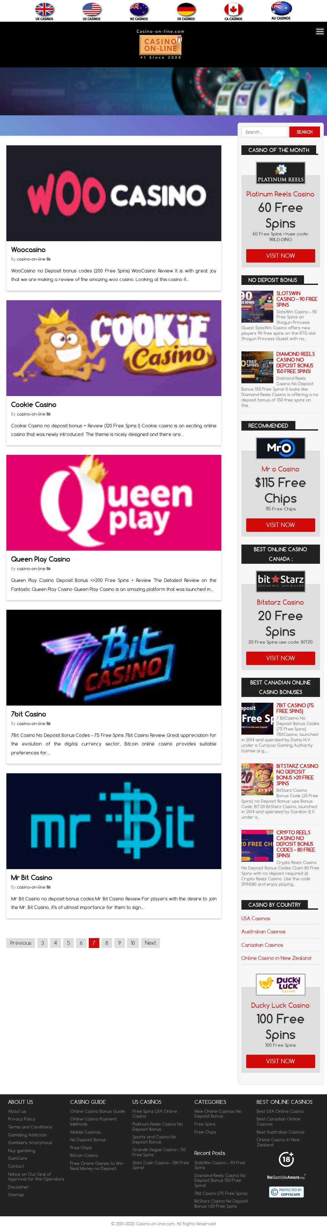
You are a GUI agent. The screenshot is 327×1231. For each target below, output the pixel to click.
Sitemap (16, 1194)
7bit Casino (28, 714)
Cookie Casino (34, 405)
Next (150, 943)
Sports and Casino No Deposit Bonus (154, 1139)
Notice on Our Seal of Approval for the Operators (36, 1177)
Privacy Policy (21, 1118)
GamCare (17, 1158)
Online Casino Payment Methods (93, 1121)
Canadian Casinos (262, 945)
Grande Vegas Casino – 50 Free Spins (159, 1152)
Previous (20, 943)
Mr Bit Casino (31, 878)
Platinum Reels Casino (281, 194)
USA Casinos (255, 918)
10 (133, 943)
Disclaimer (18, 1186)
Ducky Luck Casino (280, 1005)
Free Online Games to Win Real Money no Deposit (96, 1166)
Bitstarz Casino (280, 602)
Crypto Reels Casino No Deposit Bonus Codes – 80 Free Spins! (296, 844)
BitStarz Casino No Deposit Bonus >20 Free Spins (297, 774)
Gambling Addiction (27, 1134)
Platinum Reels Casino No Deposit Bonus (158, 1126)
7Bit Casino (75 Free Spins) (295, 708)
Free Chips (81, 1147)
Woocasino (28, 250)
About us (17, 1111)
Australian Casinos (263, 931)
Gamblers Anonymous (30, 1142)
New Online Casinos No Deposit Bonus (217, 1114)
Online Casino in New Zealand (276, 958)
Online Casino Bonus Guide (97, 1111)
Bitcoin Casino (84, 1155)
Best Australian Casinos (281, 1132)
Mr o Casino (281, 469)
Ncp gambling (21, 1150)
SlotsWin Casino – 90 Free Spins (297, 299)
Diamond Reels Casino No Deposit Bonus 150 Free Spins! (296, 362)
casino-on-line (31, 259)
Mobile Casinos (85, 1132)
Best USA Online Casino (280, 1111)
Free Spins (205, 1124)
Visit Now (280, 255)
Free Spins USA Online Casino (155, 1114)
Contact (16, 1166)
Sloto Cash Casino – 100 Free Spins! (161, 1165)
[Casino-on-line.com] (160, 58)
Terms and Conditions (30, 1126)
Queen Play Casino (40, 559)
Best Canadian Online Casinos (278, 1121)
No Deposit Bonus (88, 1139)
